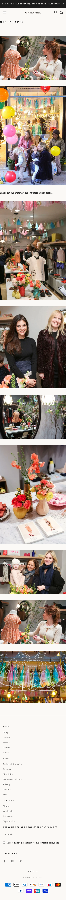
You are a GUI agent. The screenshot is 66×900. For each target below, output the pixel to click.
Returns (7, 769)
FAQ (5, 794)
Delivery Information (12, 764)
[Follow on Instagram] (12, 861)
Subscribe (11, 853)
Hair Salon (8, 816)
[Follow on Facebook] (4, 861)
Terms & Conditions (12, 779)
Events (6, 742)
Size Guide (8, 774)
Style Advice (9, 821)
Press (6, 752)
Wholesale (8, 811)
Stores (6, 806)
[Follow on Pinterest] (20, 861)
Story (5, 732)
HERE (56, 843)
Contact (7, 789)
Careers (6, 747)
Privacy (6, 784)
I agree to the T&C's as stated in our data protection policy (32, 843)
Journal (6, 737)
